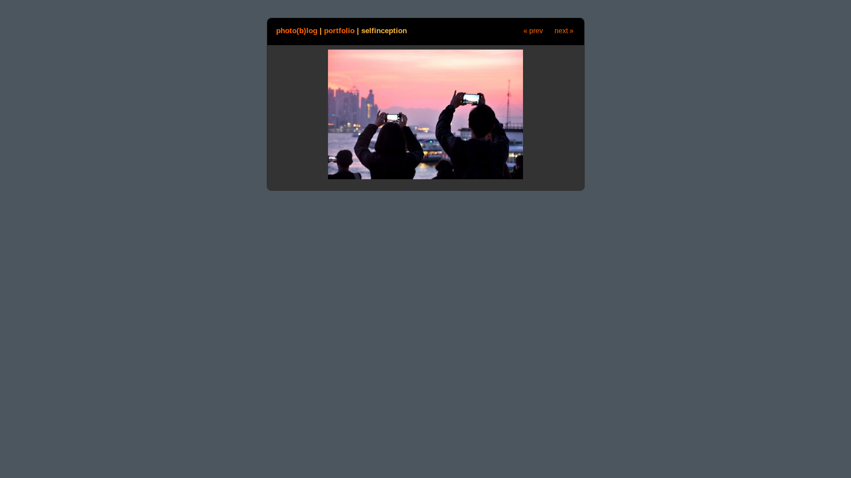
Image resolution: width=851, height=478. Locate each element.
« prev (533, 31)
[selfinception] (425, 177)
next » (564, 31)
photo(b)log (296, 31)
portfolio (339, 31)
